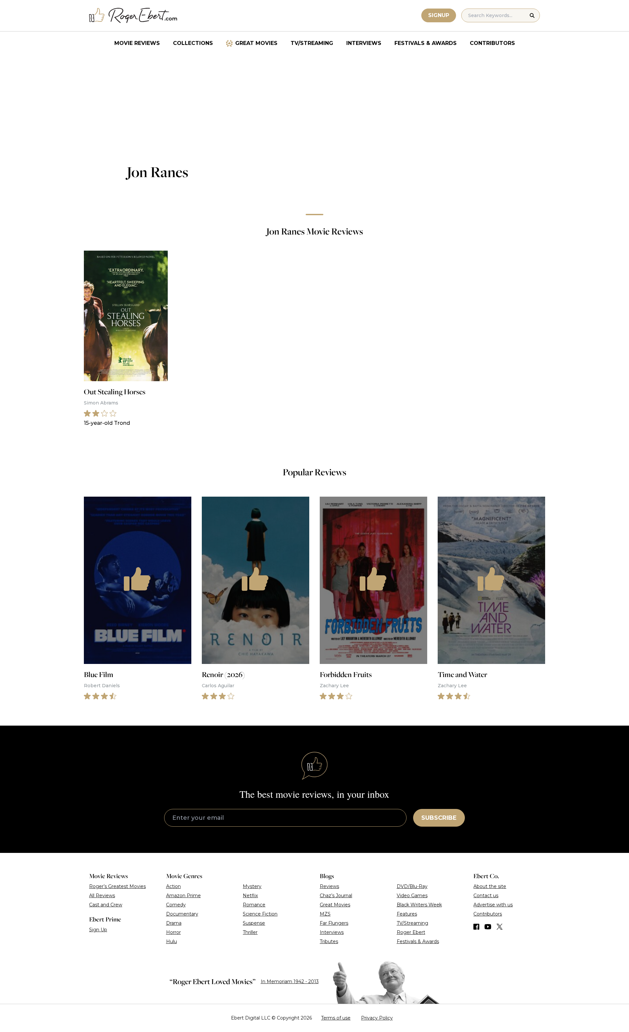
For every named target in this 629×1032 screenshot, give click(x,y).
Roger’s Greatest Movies (117, 886)
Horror (173, 932)
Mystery (252, 886)
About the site (489, 886)
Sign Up (98, 930)
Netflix (250, 895)
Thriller (250, 932)
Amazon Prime (183, 895)
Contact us (485, 895)
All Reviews (102, 895)
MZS (325, 914)
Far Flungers (334, 923)
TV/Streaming (312, 43)
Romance (254, 905)
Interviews (363, 43)
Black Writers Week (419, 905)
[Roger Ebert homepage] (133, 15)
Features (407, 914)
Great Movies (256, 43)
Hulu (171, 941)
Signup (438, 15)
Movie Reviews (137, 43)
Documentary (182, 914)
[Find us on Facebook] (476, 927)
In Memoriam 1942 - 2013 (290, 981)
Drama (173, 923)
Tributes (329, 941)
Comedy (176, 905)
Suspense (254, 923)
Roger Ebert (411, 932)
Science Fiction (260, 914)
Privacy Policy (377, 1018)
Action (173, 886)
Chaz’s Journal (336, 895)
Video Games (412, 895)
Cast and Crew (105, 905)
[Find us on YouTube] (488, 926)
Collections (193, 43)
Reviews (329, 886)
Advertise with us (493, 905)
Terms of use (336, 1018)
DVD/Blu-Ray (412, 886)
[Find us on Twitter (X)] (500, 927)
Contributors (492, 43)
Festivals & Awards (425, 43)
